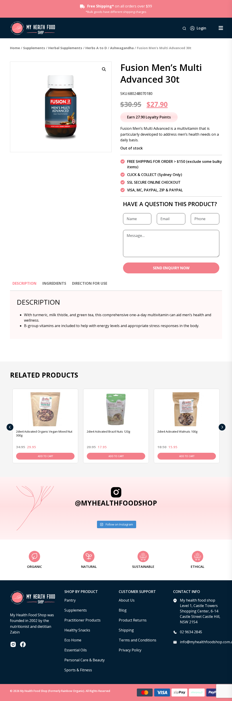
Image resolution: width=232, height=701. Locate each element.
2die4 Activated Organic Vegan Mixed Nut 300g (44, 433)
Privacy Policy (130, 650)
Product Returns (133, 620)
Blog (123, 610)
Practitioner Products (82, 620)
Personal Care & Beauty (84, 660)
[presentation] (10, 427)
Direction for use (89, 283)
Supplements (34, 48)
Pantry (70, 600)
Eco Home (72, 640)
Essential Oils (75, 650)
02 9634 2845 (191, 631)
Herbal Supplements (65, 48)
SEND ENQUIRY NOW (171, 267)
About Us (127, 600)
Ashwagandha (122, 48)
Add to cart (45, 456)
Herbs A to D (96, 48)
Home (15, 48)
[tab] (24, 286)
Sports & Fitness (78, 669)
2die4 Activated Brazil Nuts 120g (108, 431)
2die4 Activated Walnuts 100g (177, 431)
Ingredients (54, 283)
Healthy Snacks (77, 630)
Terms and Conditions (137, 640)
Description (24, 283)
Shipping (126, 630)
